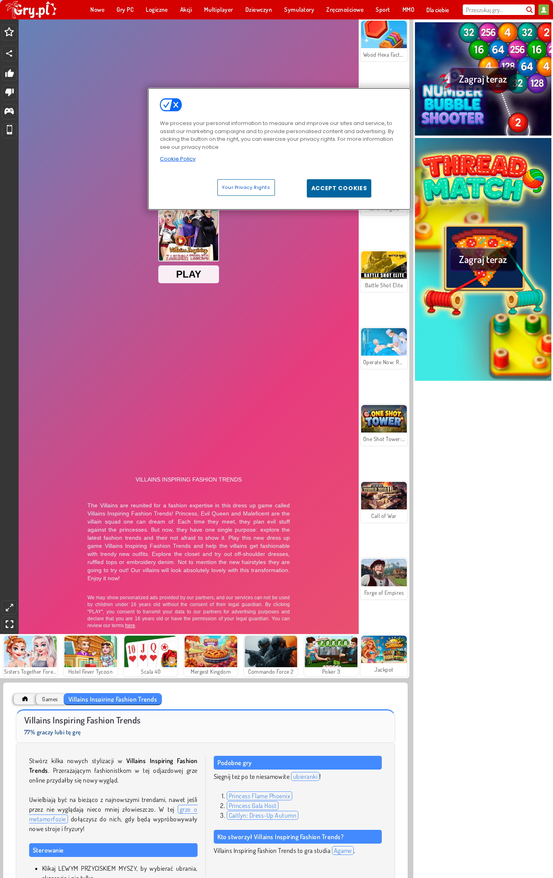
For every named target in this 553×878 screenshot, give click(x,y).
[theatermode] (9, 607)
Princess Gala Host (253, 806)
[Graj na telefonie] (9, 130)
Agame (343, 850)
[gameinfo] (9, 112)
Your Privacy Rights (246, 187)
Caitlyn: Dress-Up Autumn (263, 815)
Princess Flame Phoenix (260, 796)
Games (49, 699)
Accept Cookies (339, 188)
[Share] (9, 53)
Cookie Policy (178, 159)
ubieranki (305, 776)
